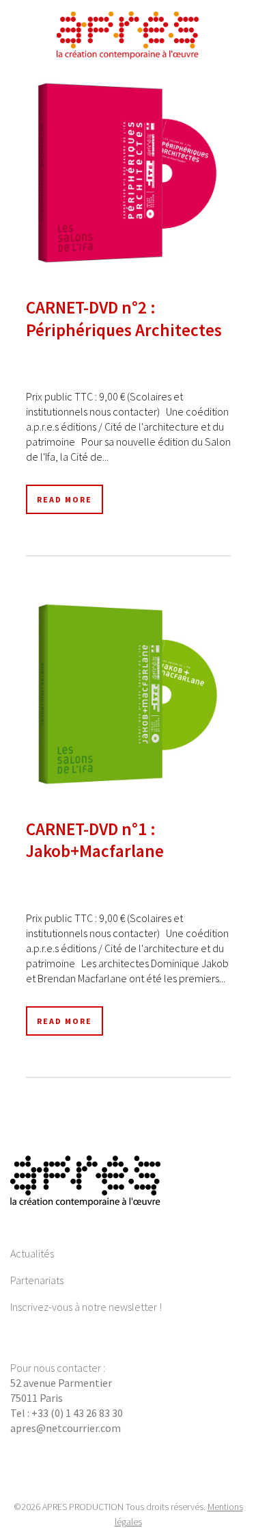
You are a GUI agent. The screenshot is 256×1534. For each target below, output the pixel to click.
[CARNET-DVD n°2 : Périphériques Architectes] (128, 173)
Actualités (32, 1253)
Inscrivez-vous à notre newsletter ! (86, 1307)
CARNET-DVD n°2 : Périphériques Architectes (124, 318)
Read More (64, 499)
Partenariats (36, 1280)
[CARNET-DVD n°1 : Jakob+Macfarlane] (128, 694)
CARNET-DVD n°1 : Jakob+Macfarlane (95, 840)
